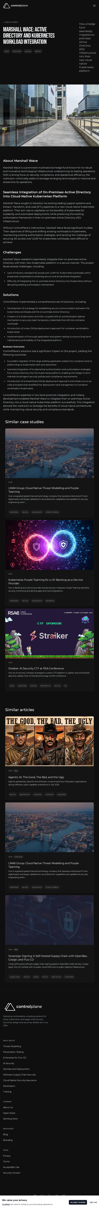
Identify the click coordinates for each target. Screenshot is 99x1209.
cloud (7, 51)
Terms (6, 1161)
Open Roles (9, 1113)
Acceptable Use (11, 1167)
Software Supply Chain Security (19, 1074)
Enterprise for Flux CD (14, 1057)
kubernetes (17, 51)
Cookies (6, 1204)
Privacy (7, 1156)
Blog (5, 1134)
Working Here (10, 1119)
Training (7, 1091)
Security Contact (11, 1173)
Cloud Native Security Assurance (20, 1080)
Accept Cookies (77, 1202)
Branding (8, 1140)
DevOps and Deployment (16, 1069)
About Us (8, 1107)
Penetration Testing (13, 1052)
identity (38, 51)
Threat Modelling (12, 1046)
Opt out (93, 1202)
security (28, 51)
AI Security (8, 1063)
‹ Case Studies (10, 22)
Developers (9, 1086)
